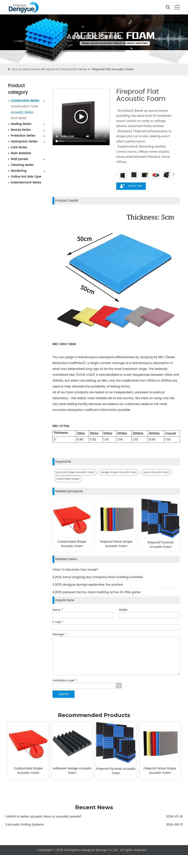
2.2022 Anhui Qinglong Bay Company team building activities (98, 577)
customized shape (67, 479)
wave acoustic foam (156, 472)
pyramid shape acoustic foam (75, 472)
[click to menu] (177, 7)
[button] (173, 175)
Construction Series (73, 69)
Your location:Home (25, 69)
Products (49, 69)
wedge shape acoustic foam (119, 472)
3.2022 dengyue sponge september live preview (88, 584)
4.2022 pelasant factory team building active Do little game (97, 592)
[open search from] (168, 7)
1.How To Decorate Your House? (75, 569)
